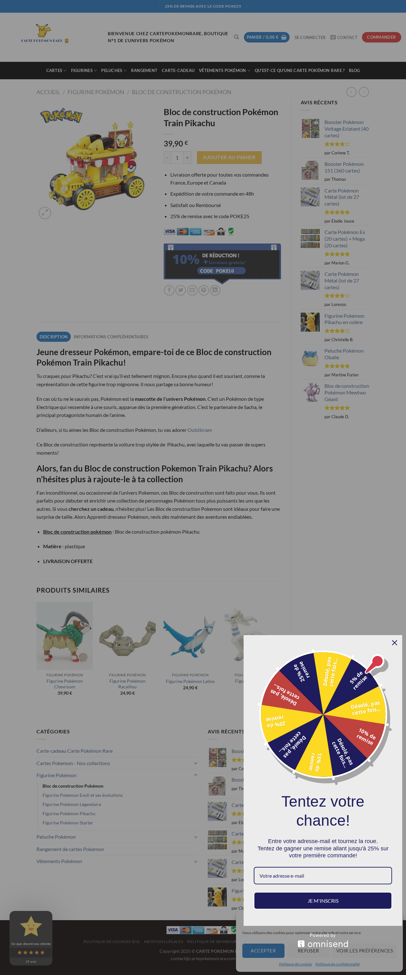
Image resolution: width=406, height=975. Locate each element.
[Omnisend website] (323, 940)
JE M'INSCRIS (323, 901)
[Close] (394, 642)
